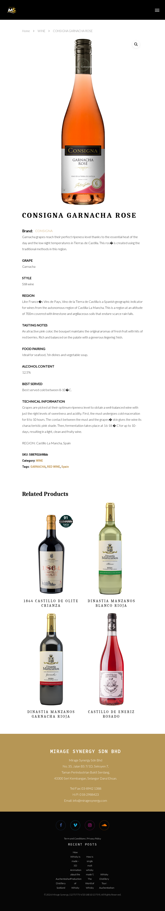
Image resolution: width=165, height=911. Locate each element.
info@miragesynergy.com (90, 800)
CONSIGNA (44, 231)
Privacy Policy (94, 838)
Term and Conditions (75, 838)
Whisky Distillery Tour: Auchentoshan (104, 877)
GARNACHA (38, 466)
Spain (65, 466)
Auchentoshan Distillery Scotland (61, 882)
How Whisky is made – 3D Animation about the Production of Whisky (75, 855)
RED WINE (53, 466)
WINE (41, 31)
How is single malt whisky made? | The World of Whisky (89, 860)
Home (26, 31)
